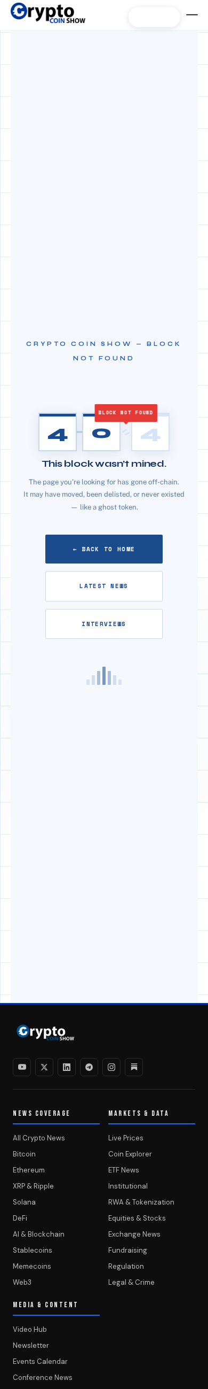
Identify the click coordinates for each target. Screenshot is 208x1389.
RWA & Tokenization (141, 1202)
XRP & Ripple (33, 1186)
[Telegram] (89, 1067)
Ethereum (29, 1170)
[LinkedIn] (67, 1067)
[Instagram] (111, 1067)
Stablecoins (32, 1250)
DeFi (20, 1218)
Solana (24, 1202)
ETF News (123, 1170)
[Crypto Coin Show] (48, 18)
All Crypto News (39, 1138)
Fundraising (127, 1250)
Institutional (128, 1186)
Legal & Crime (131, 1282)
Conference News (43, 1377)
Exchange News (134, 1234)
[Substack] (134, 1067)
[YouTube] (22, 1067)
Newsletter (31, 1345)
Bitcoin (24, 1154)
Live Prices (125, 1138)
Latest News (104, 586)
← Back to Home (104, 549)
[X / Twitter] (44, 1067)
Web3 (22, 1282)
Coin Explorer (130, 1154)
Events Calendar (40, 1361)
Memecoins (32, 1266)
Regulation (126, 1266)
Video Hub (30, 1329)
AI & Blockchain (39, 1234)
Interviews (104, 624)
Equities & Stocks (137, 1218)
